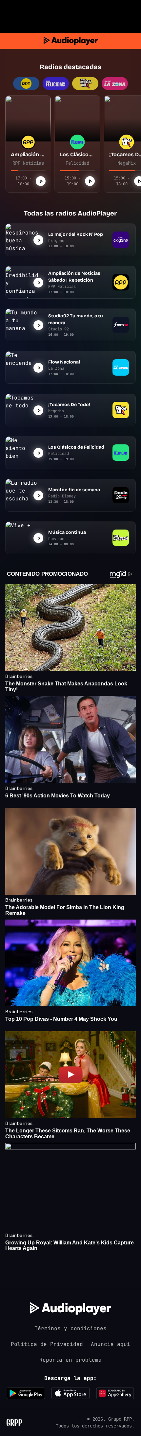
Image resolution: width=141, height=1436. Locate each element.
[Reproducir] (41, 181)
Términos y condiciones (70, 1328)
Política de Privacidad (47, 1344)
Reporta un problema (70, 1359)
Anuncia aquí (110, 1344)
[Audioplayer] (71, 41)
